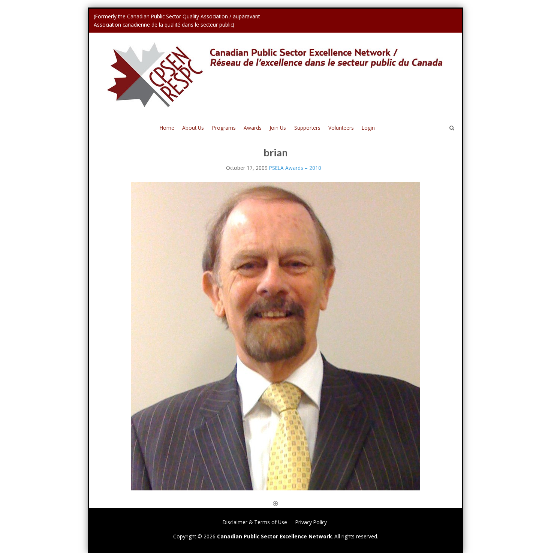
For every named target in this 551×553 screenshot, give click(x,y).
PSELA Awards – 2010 (295, 167)
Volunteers (341, 127)
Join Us (278, 127)
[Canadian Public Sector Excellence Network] (275, 74)
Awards (253, 127)
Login (368, 127)
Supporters (307, 127)
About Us (193, 127)
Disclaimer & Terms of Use (255, 522)
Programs (224, 127)
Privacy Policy (311, 522)
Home (167, 127)
